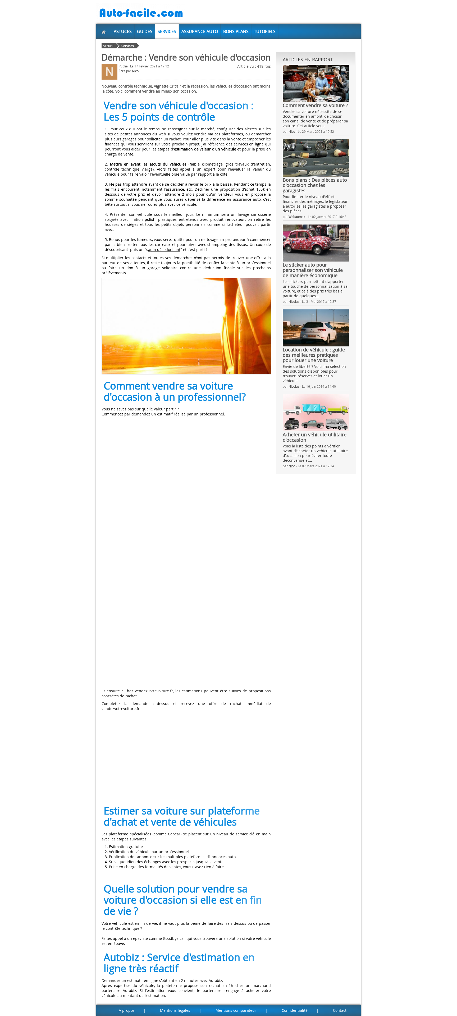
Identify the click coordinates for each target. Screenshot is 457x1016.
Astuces (123, 31)
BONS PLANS (236, 31)
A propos (127, 1010)
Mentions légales (175, 1010)
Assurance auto (199, 31)
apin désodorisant (164, 249)
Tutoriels (265, 31)
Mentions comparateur (236, 1010)
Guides (144, 31)
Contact (339, 1010)
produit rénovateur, (228, 219)
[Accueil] (103, 31)
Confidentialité (295, 1010)
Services (167, 31)
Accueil (108, 46)
